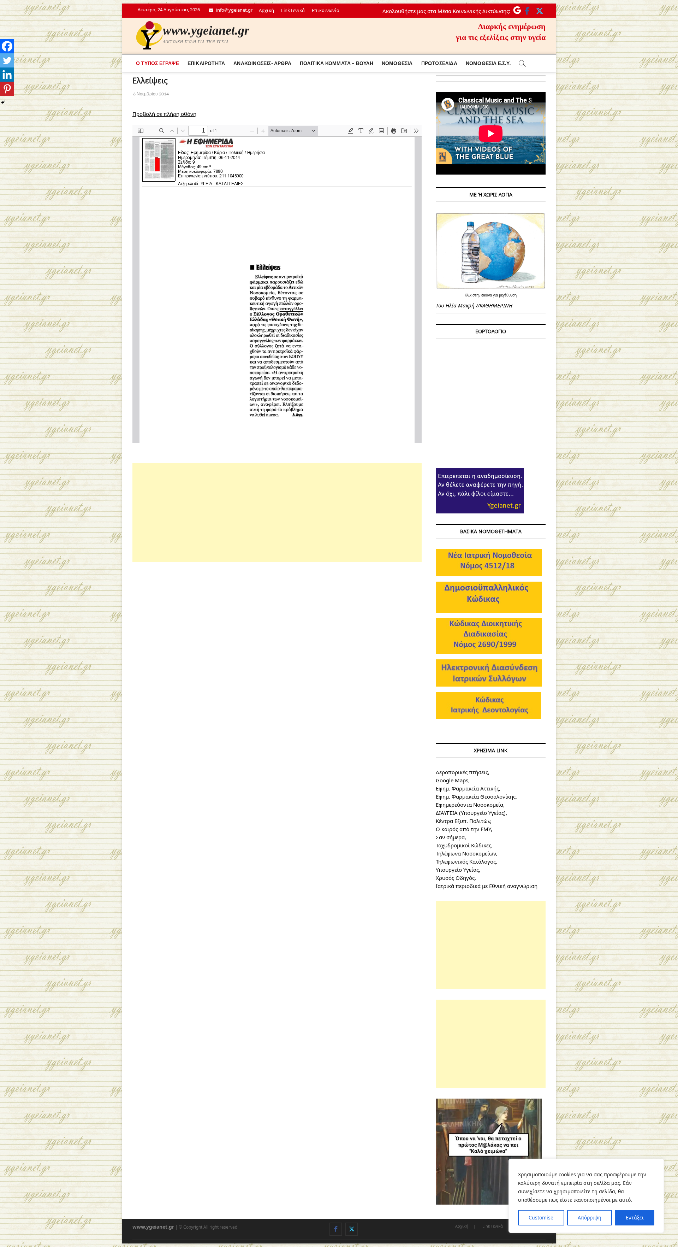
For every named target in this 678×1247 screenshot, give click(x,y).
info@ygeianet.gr (233, 10)
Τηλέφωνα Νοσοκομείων (466, 853)
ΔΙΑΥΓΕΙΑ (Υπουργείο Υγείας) (471, 812)
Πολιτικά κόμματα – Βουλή (336, 63)
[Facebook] (7, 46)
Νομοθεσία (397, 63)
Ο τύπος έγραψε (157, 63)
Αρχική (266, 10)
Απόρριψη (589, 1217)
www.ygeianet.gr (206, 30)
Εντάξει (635, 1217)
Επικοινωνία (325, 10)
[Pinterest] (7, 89)
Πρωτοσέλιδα (439, 63)
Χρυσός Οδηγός (455, 877)
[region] (586, 1196)
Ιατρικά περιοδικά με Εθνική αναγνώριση (486, 885)
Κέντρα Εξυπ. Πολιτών (463, 820)
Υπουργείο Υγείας (457, 869)
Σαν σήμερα (450, 837)
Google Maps (452, 780)
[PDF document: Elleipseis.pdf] (277, 284)
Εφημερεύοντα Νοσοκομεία (469, 804)
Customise (541, 1217)
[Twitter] (7, 60)
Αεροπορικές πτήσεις (462, 772)
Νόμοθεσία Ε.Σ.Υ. (488, 63)
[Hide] (3, 102)
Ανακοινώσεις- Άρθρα (262, 63)
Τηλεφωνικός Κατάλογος (466, 861)
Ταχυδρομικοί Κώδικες (463, 845)
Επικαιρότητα (206, 63)
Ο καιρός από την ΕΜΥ (463, 829)
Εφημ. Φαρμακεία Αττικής (467, 788)
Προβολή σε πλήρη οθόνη (164, 113)
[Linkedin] (7, 74)
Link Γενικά (293, 10)
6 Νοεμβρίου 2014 (150, 93)
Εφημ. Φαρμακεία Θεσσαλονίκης (476, 796)
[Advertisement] (277, 512)
